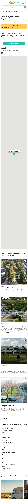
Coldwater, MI (4, 365)
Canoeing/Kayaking (7, 430)
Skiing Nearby (5, 433)
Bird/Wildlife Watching (7, 428)
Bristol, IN (3, 286)
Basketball (4, 454)
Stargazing (5, 447)
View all (5, 418)
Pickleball (4, 440)
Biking (3, 435)
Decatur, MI (3, 404)
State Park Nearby (6, 442)
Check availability (14, 43)
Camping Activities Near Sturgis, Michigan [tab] (11, 424)
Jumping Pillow (6, 437)
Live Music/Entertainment (8, 464)
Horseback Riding (6, 456)
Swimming (4, 459)
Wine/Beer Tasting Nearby (8, 452)
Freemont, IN (4, 323)
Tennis (3, 449)
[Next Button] (25, 272)
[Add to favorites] (25, 261)
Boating (4, 462)
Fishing (4, 444)
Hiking (3, 466)
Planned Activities (6, 468)
